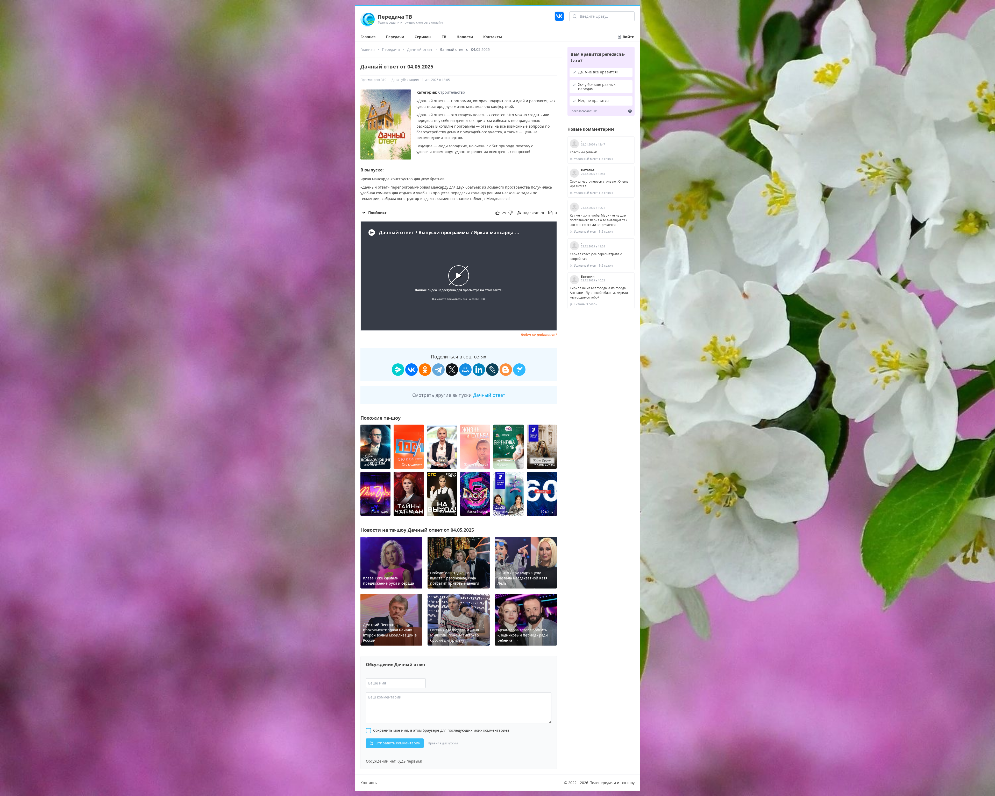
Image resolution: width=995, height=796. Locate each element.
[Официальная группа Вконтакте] (559, 18)
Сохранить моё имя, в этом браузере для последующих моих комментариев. (441, 730)
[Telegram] (438, 369)
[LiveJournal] (492, 369)
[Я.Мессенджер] (398, 369)
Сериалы (423, 36)
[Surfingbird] (519, 369)
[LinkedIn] (479, 369)
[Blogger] (506, 369)
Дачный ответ (419, 49)
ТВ (444, 36)
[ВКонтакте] (411, 369)
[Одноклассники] (425, 369)
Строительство (451, 92)
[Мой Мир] (465, 369)
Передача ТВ (395, 16)
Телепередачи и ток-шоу (612, 782)
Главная (367, 36)
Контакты (492, 36)
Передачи (395, 36)
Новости (465, 36)
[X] (452, 369)
